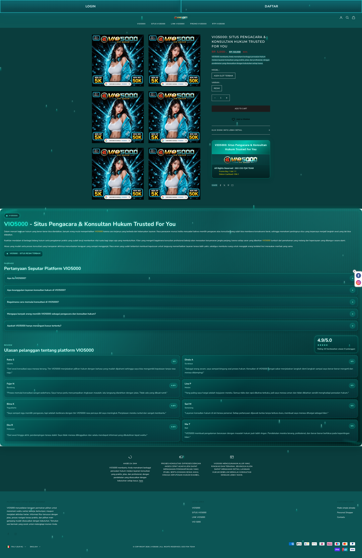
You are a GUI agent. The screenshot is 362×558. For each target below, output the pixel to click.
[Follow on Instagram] (15, 534)
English (34, 547)
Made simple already (346, 508)
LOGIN (91, 6)
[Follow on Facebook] (8, 534)
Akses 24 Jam (130, 463)
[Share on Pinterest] (228, 185)
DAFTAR (271, 6)
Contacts (341, 517)
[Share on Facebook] (220, 185)
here (141, 480)
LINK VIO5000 (178, 24)
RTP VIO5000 (218, 24)
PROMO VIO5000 (198, 24)
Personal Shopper (345, 512)
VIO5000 (141, 24)
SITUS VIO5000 (158, 24)
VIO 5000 (196, 522)
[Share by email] (232, 185)
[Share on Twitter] (224, 185)
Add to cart (241, 108)
